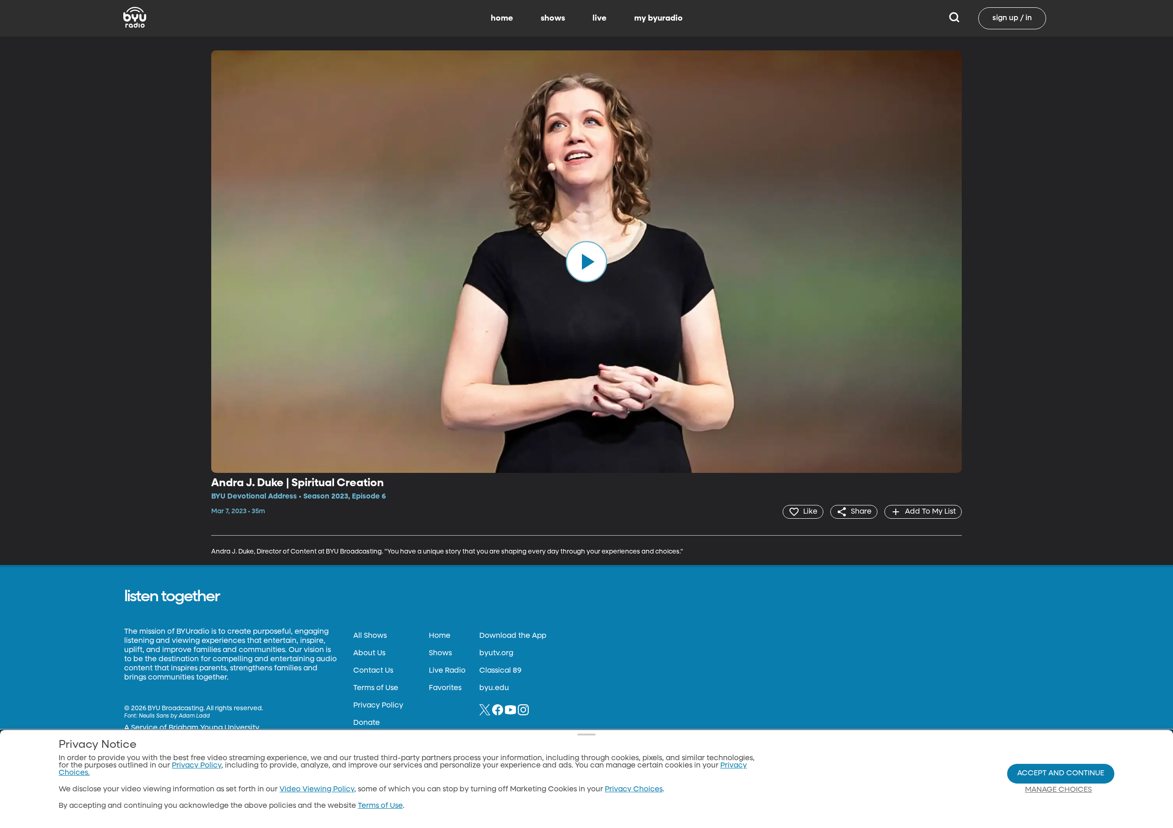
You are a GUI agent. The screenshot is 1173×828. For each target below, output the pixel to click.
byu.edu (494, 688)
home (502, 18)
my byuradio (658, 18)
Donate (366, 723)
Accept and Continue (1060, 773)
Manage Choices (1058, 790)
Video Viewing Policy (317, 789)
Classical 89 (500, 670)
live (599, 18)
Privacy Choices (634, 789)
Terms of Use (375, 688)
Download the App (512, 636)
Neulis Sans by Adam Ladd (174, 716)
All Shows (370, 636)
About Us (369, 653)
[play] (586, 261)
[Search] (954, 18)
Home (439, 636)
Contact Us (373, 670)
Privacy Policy (378, 705)
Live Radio (447, 670)
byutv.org (496, 653)
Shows (440, 653)
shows (553, 18)
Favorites (445, 688)
